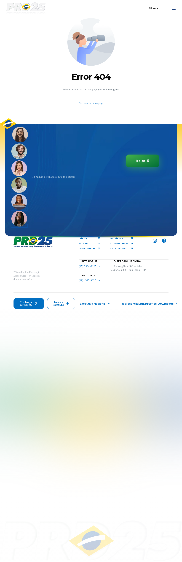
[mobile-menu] (171, 8)
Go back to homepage (91, 103)
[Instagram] (154, 240)
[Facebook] (164, 240)
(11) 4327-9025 (87, 280)
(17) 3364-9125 (87, 266)
